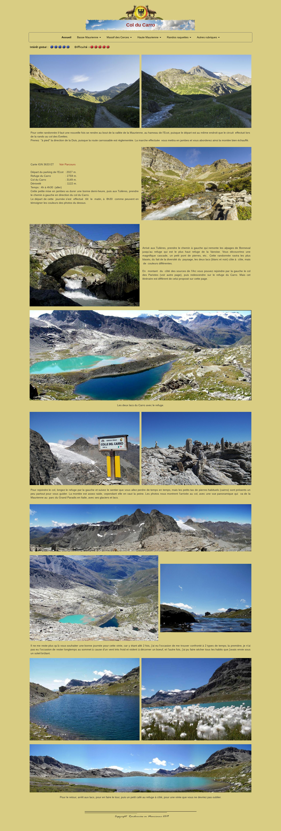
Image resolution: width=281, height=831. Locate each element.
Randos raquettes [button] (178, 37)
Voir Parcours (67, 164)
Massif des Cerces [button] (118, 37)
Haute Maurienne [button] (148, 37)
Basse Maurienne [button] (88, 37)
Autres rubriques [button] (207, 37)
